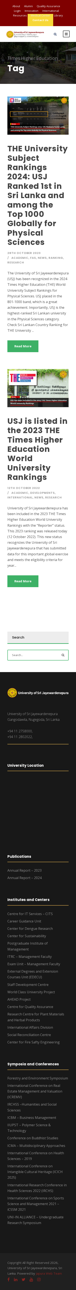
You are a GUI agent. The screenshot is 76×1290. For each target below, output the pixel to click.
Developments (42, 493)
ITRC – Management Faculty (29, 956)
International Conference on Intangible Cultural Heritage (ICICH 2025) (35, 1172)
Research (15, 262)
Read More (22, 346)
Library (58, 15)
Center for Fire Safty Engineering (33, 1042)
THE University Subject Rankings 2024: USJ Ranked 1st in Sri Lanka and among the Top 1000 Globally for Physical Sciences (37, 195)
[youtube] (31, 1279)
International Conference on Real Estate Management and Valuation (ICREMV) (34, 1091)
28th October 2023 (24, 253)
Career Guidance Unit (24, 921)
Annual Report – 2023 (24, 870)
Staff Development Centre (28, 984)
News (42, 258)
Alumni (28, 6)
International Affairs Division (30, 1027)
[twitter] (23, 1279)
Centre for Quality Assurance (30, 1006)
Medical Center (40, 15)
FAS (33, 258)
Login (17, 11)
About (16, 6)
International (50, 11)
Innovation (31, 11)
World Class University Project (31, 992)
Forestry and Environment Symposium (37, 1078)
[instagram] (39, 1279)
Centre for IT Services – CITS (30, 913)
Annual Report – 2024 (24, 877)
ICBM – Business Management (31, 1117)
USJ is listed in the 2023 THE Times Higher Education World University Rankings (37, 449)
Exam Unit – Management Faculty (33, 964)
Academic (19, 258)
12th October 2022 (23, 488)
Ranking (56, 258)
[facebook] (8, 1279)
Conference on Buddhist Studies (32, 1138)
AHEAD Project (19, 999)
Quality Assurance (48, 6)
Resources (20, 15)
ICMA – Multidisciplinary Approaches (36, 1145)
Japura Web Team (49, 1273)
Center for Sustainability (26, 936)
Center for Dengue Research (30, 928)
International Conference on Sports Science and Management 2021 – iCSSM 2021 (35, 1204)
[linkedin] (15, 1279)
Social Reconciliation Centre (29, 1034)
